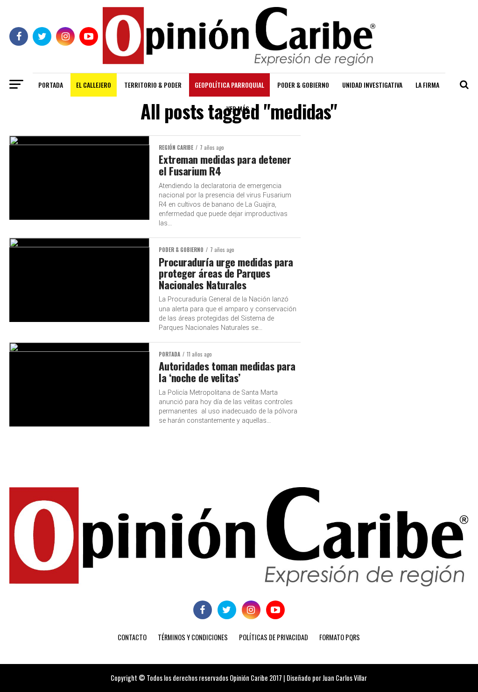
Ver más (237, 108)
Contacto (132, 637)
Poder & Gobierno (303, 85)
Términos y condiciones (193, 637)
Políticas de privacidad (273, 637)
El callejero (93, 85)
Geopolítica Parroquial (229, 85)
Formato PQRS (339, 637)
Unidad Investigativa (372, 85)
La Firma (427, 85)
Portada (50, 85)
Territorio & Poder (153, 85)
